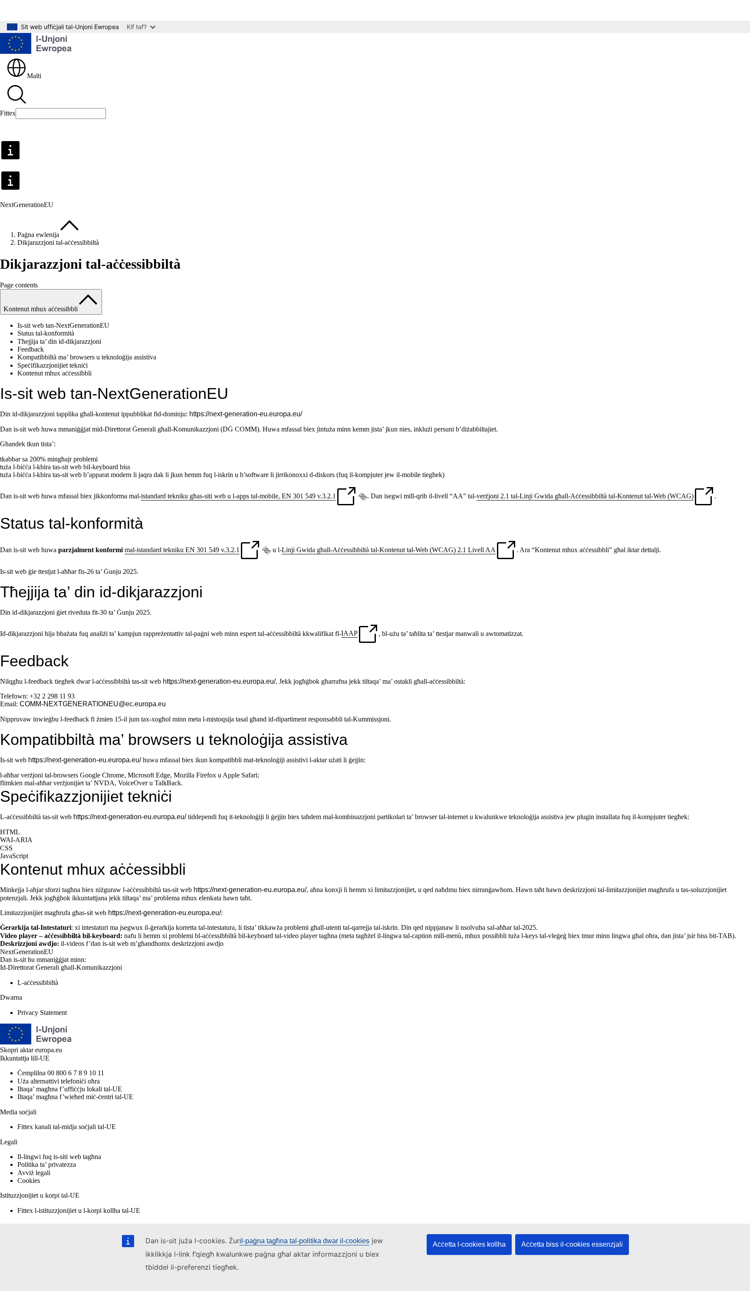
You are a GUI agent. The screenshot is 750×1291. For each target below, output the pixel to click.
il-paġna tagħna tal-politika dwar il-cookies (304, 1241)
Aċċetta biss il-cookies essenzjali (572, 1244)
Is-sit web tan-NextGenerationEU (63, 325)
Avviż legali (33, 1172)
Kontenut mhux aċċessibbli (54, 373)
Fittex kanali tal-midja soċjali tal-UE (66, 1126)
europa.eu (48, 1050)
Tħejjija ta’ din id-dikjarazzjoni (59, 341)
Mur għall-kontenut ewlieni (43, 10)
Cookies (28, 1180)
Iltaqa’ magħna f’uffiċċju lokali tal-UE (69, 1089)
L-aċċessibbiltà (37, 982)
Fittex (8, 113)
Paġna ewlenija (38, 234)
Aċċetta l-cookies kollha (469, 1244)
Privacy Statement (42, 1012)
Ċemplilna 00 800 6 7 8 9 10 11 (60, 1073)
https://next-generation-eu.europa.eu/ (245, 414)
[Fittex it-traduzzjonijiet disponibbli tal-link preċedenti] (363, 496)
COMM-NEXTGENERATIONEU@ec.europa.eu (93, 704)
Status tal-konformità (45, 333)
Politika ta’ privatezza (46, 1164)
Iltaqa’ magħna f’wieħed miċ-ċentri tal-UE (75, 1096)
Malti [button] (34, 75)
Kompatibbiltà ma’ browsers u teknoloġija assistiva (86, 357)
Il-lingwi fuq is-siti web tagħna (59, 1156)
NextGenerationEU (26, 951)
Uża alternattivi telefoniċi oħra (58, 1081)
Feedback (30, 349)
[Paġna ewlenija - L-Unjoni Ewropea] (36, 44)
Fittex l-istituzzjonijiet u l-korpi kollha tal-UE (78, 1210)
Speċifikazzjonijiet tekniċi (52, 365)
